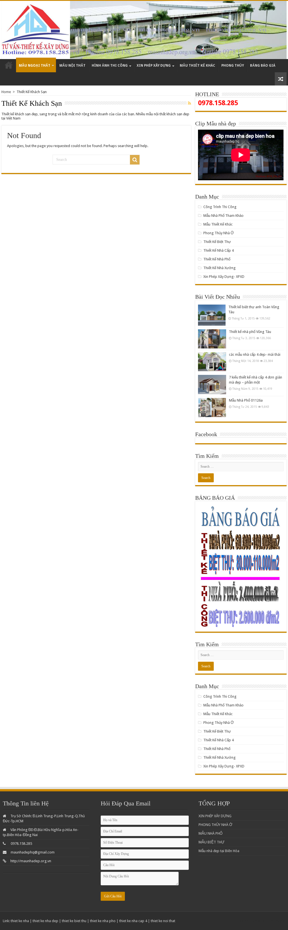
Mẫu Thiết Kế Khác (197, 65)
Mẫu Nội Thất (72, 65)
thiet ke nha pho (103, 921)
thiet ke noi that (163, 921)
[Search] (135, 160)
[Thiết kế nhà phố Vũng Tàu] (212, 338)
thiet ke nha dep (45, 921)
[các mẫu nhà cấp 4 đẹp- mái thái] (212, 361)
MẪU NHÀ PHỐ (210, 833)
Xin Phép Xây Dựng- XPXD (223, 276)
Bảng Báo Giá (262, 65)
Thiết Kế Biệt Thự (217, 242)
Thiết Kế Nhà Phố (216, 259)
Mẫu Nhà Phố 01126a (246, 400)
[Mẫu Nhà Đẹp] (144, 30)
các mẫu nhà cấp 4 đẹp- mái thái (254, 354)
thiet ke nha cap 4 (133, 921)
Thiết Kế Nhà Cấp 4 (218, 250)
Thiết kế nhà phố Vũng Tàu (250, 332)
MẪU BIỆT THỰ (211, 842)
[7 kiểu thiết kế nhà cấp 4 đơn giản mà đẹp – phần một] (212, 384)
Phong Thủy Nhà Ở (218, 233)
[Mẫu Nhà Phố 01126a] (212, 407)
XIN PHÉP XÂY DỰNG (215, 816)
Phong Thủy (232, 65)
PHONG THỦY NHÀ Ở (215, 825)
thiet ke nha (20, 921)
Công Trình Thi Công (220, 207)
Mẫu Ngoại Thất (34, 65)
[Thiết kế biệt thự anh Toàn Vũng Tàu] (212, 315)
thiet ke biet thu (74, 921)
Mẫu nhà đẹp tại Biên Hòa (219, 851)
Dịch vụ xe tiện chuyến (267, 921)
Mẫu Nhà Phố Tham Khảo (223, 215)
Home (6, 92)
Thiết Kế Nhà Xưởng (219, 268)
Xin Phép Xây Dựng (154, 65)
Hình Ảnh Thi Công (110, 65)
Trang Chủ (8, 65)
